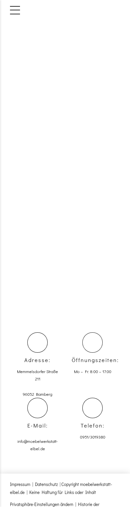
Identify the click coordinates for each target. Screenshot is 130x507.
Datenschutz (46, 484)
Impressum (20, 484)
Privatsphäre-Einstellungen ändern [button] (41, 504)
